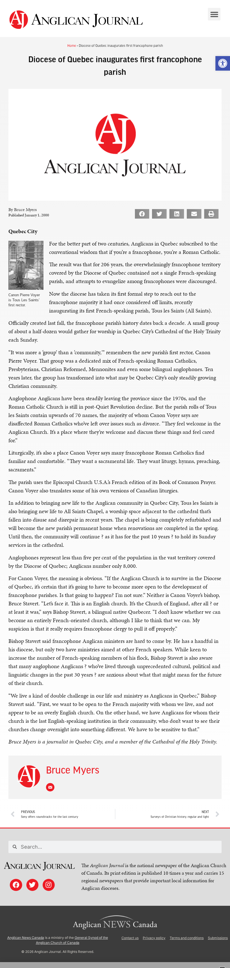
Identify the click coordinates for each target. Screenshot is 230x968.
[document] (115, 484)
